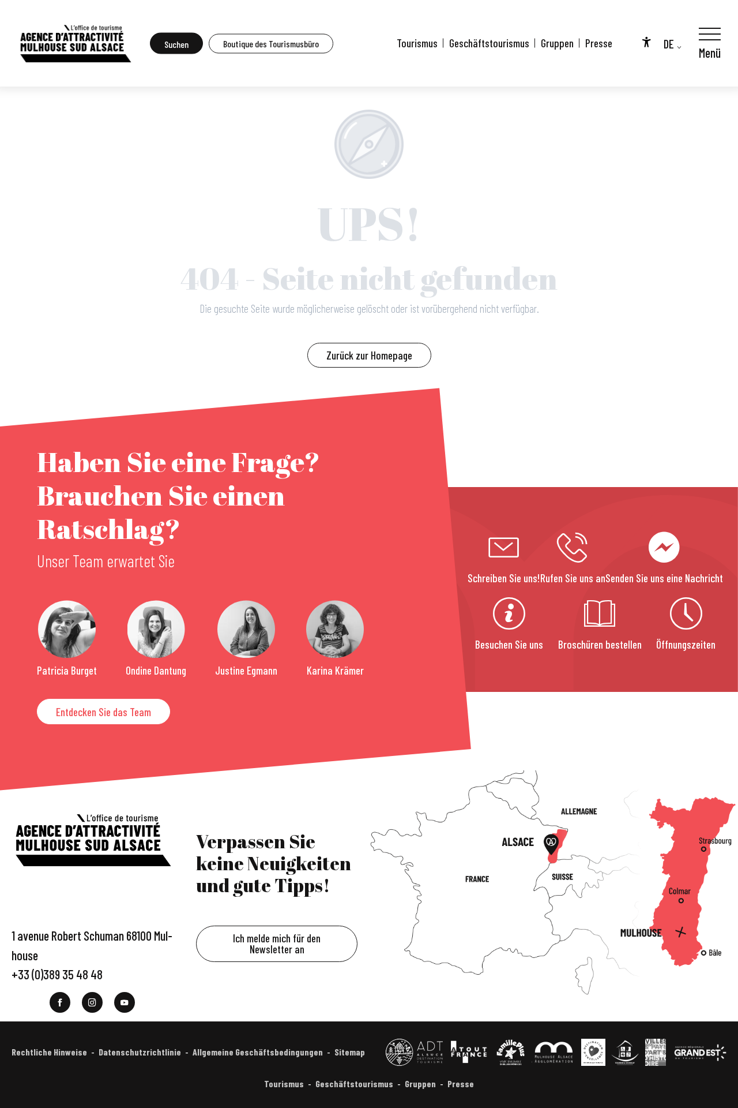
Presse (598, 43)
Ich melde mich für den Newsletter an (277, 943)
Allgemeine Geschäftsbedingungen (258, 1051)
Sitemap (349, 1051)
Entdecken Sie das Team (103, 711)
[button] (176, 43)
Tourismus (417, 43)
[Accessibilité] (646, 41)
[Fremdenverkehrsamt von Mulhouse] (75, 43)
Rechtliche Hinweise (49, 1051)
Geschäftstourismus (489, 43)
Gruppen (557, 43)
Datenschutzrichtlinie (140, 1051)
